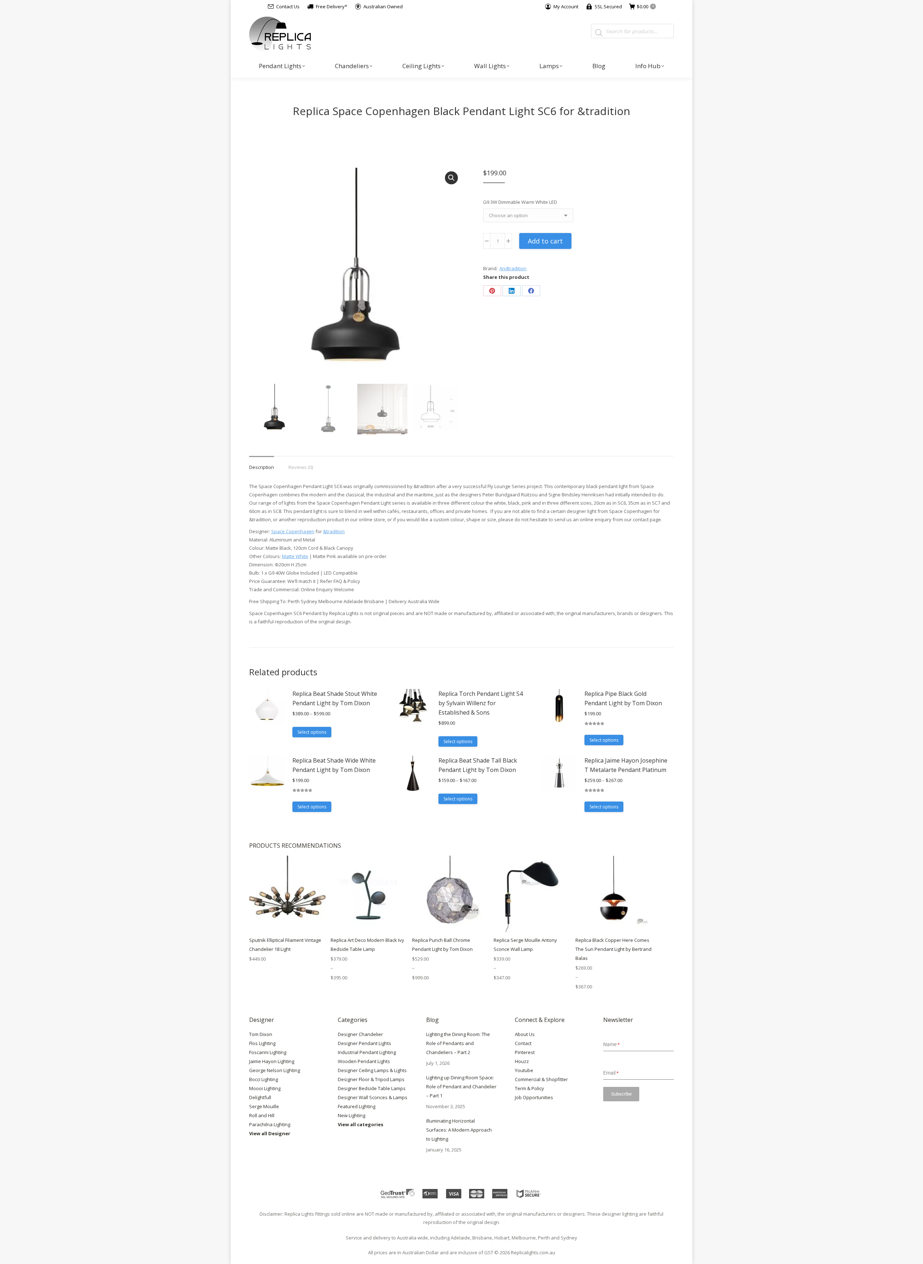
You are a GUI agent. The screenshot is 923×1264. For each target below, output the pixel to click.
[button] (451, 177)
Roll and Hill (261, 1115)
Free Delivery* (331, 6)
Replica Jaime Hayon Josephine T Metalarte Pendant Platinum (625, 765)
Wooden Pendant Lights (364, 1061)
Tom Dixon (260, 1034)
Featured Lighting (356, 1106)
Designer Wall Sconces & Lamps (372, 1097)
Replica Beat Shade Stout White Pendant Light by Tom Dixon (334, 698)
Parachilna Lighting (269, 1124)
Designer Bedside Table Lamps (372, 1088)
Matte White (295, 556)
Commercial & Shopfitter (541, 1079)
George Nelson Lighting (274, 1070)
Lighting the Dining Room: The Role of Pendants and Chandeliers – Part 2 (458, 1043)
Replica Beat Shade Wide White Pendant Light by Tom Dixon (334, 765)
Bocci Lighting (263, 1079)
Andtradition (512, 268)
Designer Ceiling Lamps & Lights (372, 1070)
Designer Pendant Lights (364, 1043)
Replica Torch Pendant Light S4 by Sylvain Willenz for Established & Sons (480, 703)
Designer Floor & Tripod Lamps (371, 1079)
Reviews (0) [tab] (300, 467)
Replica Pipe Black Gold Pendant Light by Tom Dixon (623, 698)
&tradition (334, 531)
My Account (565, 6)
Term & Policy (529, 1088)
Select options (311, 732)
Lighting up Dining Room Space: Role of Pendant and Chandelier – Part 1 (461, 1086)
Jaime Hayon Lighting (271, 1061)
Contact (523, 1043)
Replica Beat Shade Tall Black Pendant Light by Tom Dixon (477, 765)
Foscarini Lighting (267, 1052)
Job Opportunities (534, 1097)
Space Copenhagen (292, 531)
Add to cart (545, 241)
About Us (525, 1034)
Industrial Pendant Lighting (367, 1052)
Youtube (524, 1070)
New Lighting (351, 1115)
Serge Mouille (264, 1106)
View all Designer (269, 1133)
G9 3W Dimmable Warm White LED (520, 202)
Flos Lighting (262, 1043)
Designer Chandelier (360, 1034)
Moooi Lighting (265, 1088)
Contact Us (288, 6)
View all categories (360, 1124)
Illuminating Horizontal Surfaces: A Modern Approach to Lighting (459, 1130)
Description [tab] (261, 467)
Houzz (522, 1061)
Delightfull (260, 1097)
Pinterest (525, 1052)
